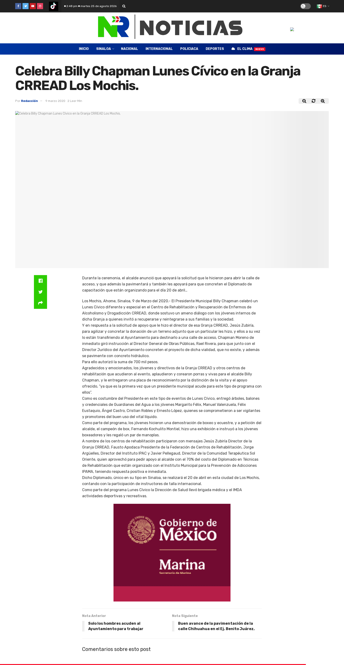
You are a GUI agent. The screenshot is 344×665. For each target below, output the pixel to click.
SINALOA (103, 49)
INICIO (84, 49)
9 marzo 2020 (55, 101)
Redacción (29, 101)
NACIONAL (129, 49)
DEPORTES (215, 49)
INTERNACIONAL (159, 49)
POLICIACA (189, 49)
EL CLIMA (250, 49)
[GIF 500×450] (172, 552)
